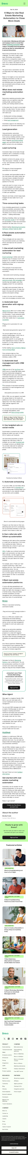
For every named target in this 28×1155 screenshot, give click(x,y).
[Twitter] (4, 1039)
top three (17, 369)
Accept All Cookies (13, 1152)
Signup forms (6, 310)
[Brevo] (5, 3)
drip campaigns (17, 280)
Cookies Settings (14, 1143)
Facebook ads (20, 442)
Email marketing (7, 257)
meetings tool (19, 487)
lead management (13, 120)
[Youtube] (17, 1039)
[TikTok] (25, 1039)
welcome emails (7, 280)
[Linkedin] (9, 1039)
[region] (14, 1143)
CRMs (4, 369)
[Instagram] (13, 1039)
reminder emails (10, 219)
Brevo (5, 601)
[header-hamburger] (24, 3)
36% (3, 551)
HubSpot (6, 732)
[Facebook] (21, 1039)
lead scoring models (17, 412)
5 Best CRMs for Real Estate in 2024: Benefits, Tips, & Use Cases (14, 419)
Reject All (14, 1148)
